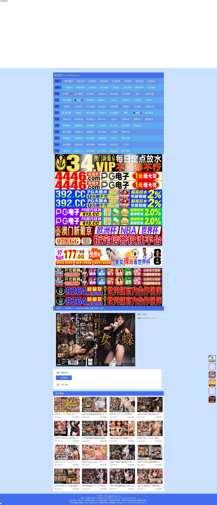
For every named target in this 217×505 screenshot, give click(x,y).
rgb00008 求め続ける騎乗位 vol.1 (121, 438)
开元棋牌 (126, 94)
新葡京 (67, 106)
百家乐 (79, 113)
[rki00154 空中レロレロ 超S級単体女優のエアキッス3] (67, 476)
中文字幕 (116, 81)
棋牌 (57, 94)
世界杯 (126, 106)
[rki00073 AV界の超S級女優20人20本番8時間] (150, 452)
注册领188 (149, 106)
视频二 (58, 87)
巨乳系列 (128, 87)
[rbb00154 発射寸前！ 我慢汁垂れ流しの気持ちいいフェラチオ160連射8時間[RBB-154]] (150, 476)
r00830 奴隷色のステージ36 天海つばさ (96, 486)
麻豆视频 (67, 132)
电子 (57, 100)
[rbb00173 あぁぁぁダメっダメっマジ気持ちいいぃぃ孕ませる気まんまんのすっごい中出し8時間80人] (94, 452)
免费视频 (102, 138)
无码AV (114, 138)
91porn (114, 119)
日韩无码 (81, 81)
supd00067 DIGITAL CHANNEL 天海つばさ (69, 438)
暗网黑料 (79, 138)
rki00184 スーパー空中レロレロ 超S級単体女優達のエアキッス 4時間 (78, 414)
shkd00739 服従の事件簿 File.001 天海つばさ (125, 462)
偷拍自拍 (114, 151)
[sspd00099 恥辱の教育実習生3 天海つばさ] (94, 404)
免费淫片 (79, 132)
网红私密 (126, 138)
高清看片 (90, 119)
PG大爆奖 (90, 106)
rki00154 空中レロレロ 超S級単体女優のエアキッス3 (72, 486)
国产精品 (69, 81)
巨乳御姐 (102, 132)
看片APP (102, 119)
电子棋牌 (79, 94)
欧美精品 (104, 81)
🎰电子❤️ (67, 94)
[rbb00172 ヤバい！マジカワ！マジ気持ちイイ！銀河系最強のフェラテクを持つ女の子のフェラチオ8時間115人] (67, 452)
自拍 (57, 125)
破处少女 (79, 151)
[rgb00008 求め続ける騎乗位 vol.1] (122, 428)
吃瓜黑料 (126, 125)
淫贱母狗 (79, 125)
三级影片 (69, 87)
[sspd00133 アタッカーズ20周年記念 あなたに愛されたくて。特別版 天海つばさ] (122, 404)
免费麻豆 (149, 119)
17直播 (114, 132)
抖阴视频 (90, 125)
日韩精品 (92, 81)
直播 (57, 119)
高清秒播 (79, 119)
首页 (59, 308)
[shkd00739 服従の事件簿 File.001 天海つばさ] (122, 452)
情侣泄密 (90, 144)
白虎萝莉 (67, 144)
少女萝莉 (102, 125)
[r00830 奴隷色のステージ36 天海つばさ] (94, 476)
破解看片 (67, 138)
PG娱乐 (126, 100)
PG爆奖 (90, 94)
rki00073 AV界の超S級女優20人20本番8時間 (152, 462)
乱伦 (57, 144)
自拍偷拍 (92, 87)
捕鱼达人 (102, 100)
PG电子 (149, 100)
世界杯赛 (114, 106)
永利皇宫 (90, 100)
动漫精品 (151, 81)
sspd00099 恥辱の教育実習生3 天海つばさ (96, 414)
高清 (57, 132)
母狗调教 (102, 144)
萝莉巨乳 (114, 144)
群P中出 (67, 151)
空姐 (57, 151)
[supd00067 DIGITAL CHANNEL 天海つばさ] (67, 428)
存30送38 (79, 106)
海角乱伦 (67, 119)
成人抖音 (114, 125)
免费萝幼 (90, 132)
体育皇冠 (149, 94)
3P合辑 (116, 87)
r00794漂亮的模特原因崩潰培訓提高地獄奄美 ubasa (99, 438)
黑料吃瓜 (126, 132)
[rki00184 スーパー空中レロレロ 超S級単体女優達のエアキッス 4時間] (67, 404)
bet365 (114, 100)
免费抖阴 (79, 144)
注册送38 (102, 94)
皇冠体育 (114, 94)
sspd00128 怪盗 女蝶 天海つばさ (90, 308)
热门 (57, 138)
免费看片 (137, 119)
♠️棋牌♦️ (78, 100)
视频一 (58, 81)
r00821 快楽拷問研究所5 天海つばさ (122, 486)
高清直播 (90, 138)
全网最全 (126, 119)
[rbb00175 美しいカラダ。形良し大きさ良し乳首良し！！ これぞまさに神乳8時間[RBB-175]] (150, 428)
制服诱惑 (81, 87)
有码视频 (104, 87)
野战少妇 (137, 125)
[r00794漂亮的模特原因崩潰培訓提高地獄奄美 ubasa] (94, 428)
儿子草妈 (102, 151)
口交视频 (151, 87)
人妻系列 (128, 81)
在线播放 (63, 378)
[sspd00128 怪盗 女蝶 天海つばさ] (150, 404)
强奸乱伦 (139, 81)
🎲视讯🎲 (67, 113)
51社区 (126, 144)
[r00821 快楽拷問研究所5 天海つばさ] (122, 476)
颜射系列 (139, 87)
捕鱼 (57, 106)
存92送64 (102, 106)
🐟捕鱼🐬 (137, 94)
